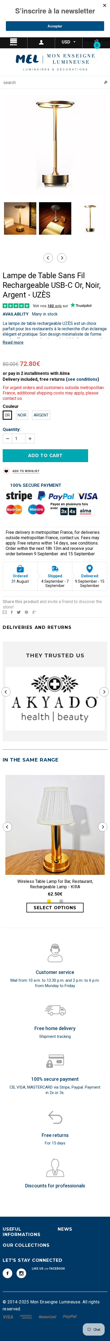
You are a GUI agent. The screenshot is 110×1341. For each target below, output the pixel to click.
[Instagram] (21, 1273)
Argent (41, 415)
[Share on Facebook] (12, 612)
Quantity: (12, 429)
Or (7, 415)
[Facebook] (7, 1273)
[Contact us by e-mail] (5, 612)
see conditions (82, 379)
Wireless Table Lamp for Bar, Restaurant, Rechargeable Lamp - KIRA (55, 884)
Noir (22, 415)
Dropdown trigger (41, 42)
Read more (13, 342)
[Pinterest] (26, 612)
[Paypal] (70, 1316)
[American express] (26, 1316)
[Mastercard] (48, 1316)
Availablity (16, 314)
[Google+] (34, 612)
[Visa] (8, 1316)
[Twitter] (19, 612)
